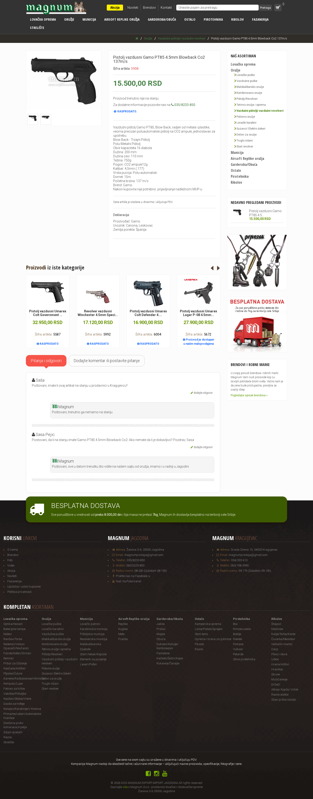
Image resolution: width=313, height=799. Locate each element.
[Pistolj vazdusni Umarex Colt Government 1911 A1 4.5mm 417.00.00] (47, 292)
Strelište (37, 27)
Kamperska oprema (208, 624)
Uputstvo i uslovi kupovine (24, 586)
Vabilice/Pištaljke (14, 693)
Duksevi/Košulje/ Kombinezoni (167, 646)
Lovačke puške (245, 75)
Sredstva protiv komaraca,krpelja (15, 725)
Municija (89, 19)
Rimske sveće (242, 629)
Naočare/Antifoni (14, 668)
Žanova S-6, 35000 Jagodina (145, 549)
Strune (275, 674)
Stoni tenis (201, 634)
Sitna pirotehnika (244, 659)
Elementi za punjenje (93, 659)
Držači (275, 684)
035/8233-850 (136, 560)
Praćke (123, 639)
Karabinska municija (93, 629)
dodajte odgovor (203, 392)
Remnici (8, 658)
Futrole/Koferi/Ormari (17, 653)
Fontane (238, 644)
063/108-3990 (240, 565)
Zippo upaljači (12, 732)
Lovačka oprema (43, 19)
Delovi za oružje (246, 134)
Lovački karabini (246, 122)
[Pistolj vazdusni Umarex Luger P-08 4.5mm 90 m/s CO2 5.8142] (198, 293)
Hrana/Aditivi (280, 664)
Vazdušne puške (246, 81)
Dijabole (85, 649)
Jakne (160, 624)
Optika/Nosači (13, 624)
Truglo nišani (244, 140)
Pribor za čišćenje (15, 663)
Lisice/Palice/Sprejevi (208, 629)
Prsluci (160, 629)
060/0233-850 (135, 565)
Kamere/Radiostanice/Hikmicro (22, 678)
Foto (10, 560)
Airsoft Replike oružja (122, 19)
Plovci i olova (279, 654)
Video (10, 565)
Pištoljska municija (92, 634)
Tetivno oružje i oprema (251, 104)
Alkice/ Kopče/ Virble (284, 689)
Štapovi (276, 624)
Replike (123, 624)
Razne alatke (279, 694)
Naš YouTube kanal (128, 581)
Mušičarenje (279, 679)
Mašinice (277, 629)
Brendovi (149, 7)
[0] (278, 7)
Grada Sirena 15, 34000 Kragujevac (254, 549)
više (125, 787)
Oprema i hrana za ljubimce (213, 639)
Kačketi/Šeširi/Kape (169, 658)
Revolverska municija (93, 639)
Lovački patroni (90, 624)
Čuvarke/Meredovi (283, 639)
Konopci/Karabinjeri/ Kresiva (22, 708)
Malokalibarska (90, 644)
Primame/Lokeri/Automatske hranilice (22, 716)
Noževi (7, 634)
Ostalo (189, 19)
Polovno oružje (245, 116)
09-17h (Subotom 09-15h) (255, 570)
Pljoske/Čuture (12, 673)
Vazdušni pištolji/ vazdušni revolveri (259, 110)
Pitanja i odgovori (46, 360)
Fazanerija (260, 19)
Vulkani (238, 649)
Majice (160, 634)
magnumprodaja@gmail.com (143, 555)
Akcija (115, 7)
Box (235, 624)
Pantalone (163, 653)
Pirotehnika (213, 19)
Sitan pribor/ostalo (283, 699)
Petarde (238, 654)
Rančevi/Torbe (12, 639)
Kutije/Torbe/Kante (283, 634)
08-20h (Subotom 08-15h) (150, 570)
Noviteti (132, 7)
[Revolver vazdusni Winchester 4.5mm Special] (98, 293)
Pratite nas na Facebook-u (133, 576)
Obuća (160, 639)
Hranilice (277, 669)
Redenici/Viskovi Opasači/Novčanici (16, 646)
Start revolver (244, 146)
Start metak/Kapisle (93, 654)
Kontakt (166, 7)
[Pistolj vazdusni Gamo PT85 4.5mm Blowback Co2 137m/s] (237, 212)
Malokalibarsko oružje (250, 87)
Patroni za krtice (14, 688)
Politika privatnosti (19, 592)
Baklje (237, 634)
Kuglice (123, 629)
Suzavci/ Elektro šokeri (250, 128)
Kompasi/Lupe (13, 683)
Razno (7, 737)
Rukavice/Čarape (167, 663)
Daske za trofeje (14, 703)
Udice (275, 659)
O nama (12, 549)
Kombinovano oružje (249, 92)
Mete (121, 634)
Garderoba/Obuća (162, 19)
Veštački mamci (281, 644)
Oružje (69, 19)
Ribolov (237, 19)
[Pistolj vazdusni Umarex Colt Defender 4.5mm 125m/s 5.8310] (148, 293)
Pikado (199, 644)
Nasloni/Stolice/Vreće (17, 698)
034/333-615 (239, 560)
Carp (274, 649)
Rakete (237, 639)
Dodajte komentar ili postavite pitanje (107, 360)
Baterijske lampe (14, 629)
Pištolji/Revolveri (247, 98)
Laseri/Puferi (88, 664)
